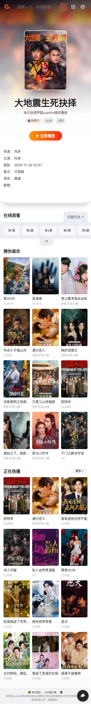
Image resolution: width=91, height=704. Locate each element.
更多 (78, 471)
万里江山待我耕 (43, 402)
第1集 (11, 230)
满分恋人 (38, 350)
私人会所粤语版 (43, 570)
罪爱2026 (68, 570)
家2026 (9, 298)
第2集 (30, 230)
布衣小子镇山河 (15, 350)
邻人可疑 (10, 570)
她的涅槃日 (69, 350)
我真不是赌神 (71, 673)
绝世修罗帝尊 (42, 621)
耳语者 (37, 298)
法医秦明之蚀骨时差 (17, 402)
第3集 (48, 230)
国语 (17, 178)
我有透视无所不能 (74, 518)
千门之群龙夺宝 (72, 453)
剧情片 (35, 120)
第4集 (67, 230)
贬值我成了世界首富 (17, 621)
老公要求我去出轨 (74, 298)
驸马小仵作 (40, 453)
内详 (17, 151)
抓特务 (66, 402)
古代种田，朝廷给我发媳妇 (17, 673)
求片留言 (36, 692)
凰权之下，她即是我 (17, 453)
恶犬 (64, 621)
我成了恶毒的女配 (45, 673)
